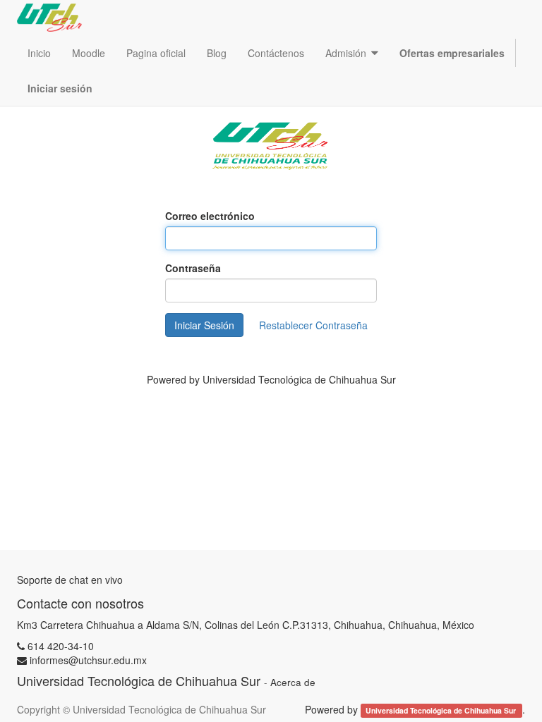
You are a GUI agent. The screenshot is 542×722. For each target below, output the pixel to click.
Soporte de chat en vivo (70, 580)
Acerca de (292, 682)
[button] (352, 53)
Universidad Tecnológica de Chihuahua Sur (442, 710)
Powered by (271, 379)
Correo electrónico (210, 216)
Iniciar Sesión (204, 325)
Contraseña (193, 268)
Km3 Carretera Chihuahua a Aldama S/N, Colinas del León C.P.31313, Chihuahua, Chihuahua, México (245, 625)
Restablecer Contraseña (313, 325)
